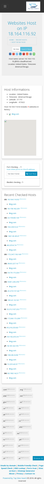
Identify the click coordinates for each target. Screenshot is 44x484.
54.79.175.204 (13, 272)
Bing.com (15, 114)
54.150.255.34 (13, 336)
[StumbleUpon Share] (27, 54)
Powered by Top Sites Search (15, 478)
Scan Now (32, 174)
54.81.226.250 (13, 282)
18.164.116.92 (13, 199)
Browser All (38, 458)
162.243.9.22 (13, 227)
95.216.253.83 (12, 327)
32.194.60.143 (13, 218)
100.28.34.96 (13, 355)
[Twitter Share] (16, 54)
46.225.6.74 (11, 245)
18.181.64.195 (13, 346)
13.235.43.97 (12, 364)
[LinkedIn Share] (20, 54)
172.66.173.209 (14, 318)
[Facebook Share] (10, 54)
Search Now (26, 49)
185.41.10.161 (13, 300)
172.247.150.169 (14, 254)
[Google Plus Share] (13, 54)
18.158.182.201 (13, 208)
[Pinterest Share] (23, 54)
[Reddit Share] (30, 54)
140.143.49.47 (13, 236)
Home (11, 40)
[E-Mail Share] (34, 54)
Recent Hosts (21, 40)
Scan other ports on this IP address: (21, 169)
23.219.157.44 (13, 291)
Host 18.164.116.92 (18, 42)
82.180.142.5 (13, 373)
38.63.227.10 (13, 263)
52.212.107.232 (13, 309)
